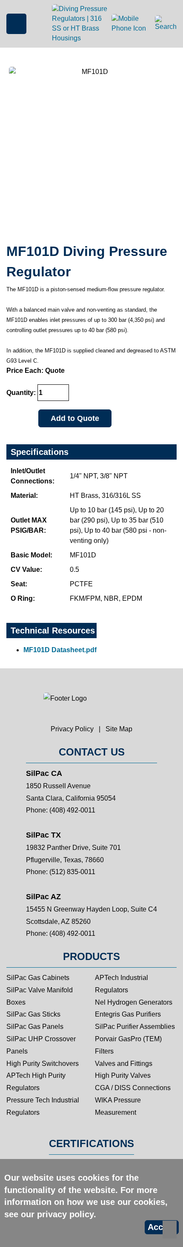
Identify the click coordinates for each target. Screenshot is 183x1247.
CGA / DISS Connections (133, 1087)
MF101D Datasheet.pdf (60, 649)
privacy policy (65, 1214)
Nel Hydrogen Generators (133, 1002)
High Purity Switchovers (42, 1063)
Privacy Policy (72, 729)
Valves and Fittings (123, 1063)
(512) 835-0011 (72, 871)
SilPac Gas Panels (34, 1026)
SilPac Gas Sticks (33, 1014)
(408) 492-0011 (72, 810)
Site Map (119, 729)
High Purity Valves (123, 1075)
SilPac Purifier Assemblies (135, 1026)
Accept (162, 1227)
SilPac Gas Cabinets (37, 977)
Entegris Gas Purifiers (128, 1014)
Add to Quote (75, 418)
